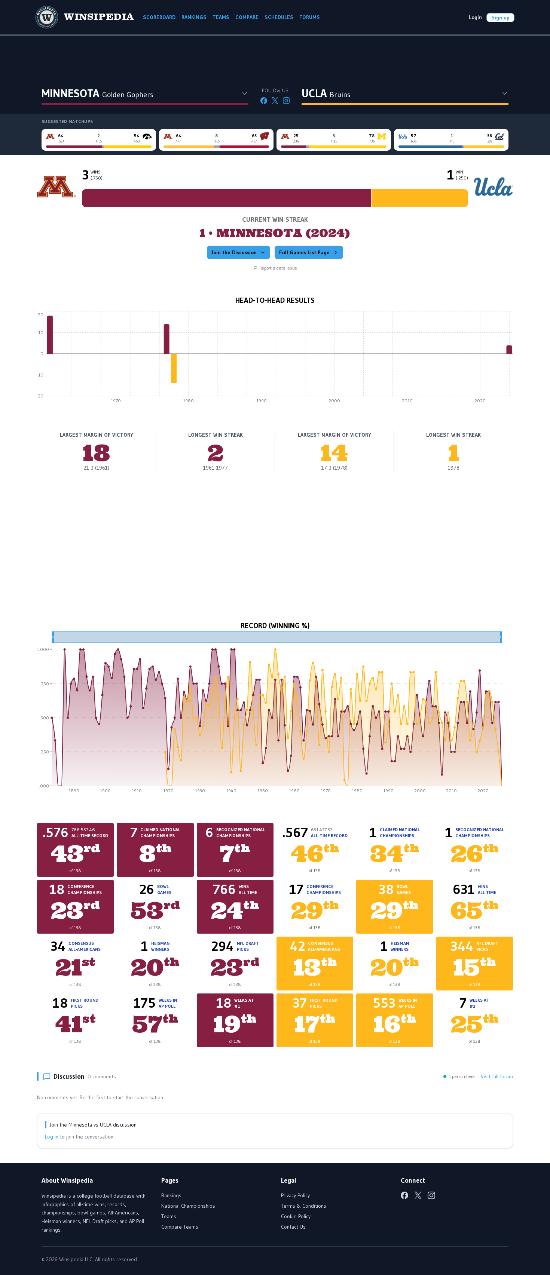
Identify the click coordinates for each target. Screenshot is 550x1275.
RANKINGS (194, 17)
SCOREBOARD (159, 17)
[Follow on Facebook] (263, 100)
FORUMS (309, 17)
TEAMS (221, 17)
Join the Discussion (234, 252)
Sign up (500, 17)
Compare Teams (179, 1226)
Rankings (171, 1195)
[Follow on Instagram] (286, 100)
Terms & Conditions (303, 1205)
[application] (275, 359)
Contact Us (293, 1226)
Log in (51, 1136)
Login (475, 17)
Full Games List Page (304, 252)
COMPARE (247, 17)
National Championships (188, 1205)
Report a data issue (278, 268)
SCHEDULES (279, 17)
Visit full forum (497, 1076)
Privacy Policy (295, 1195)
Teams (168, 1216)
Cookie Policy (296, 1216)
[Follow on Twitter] (275, 100)
